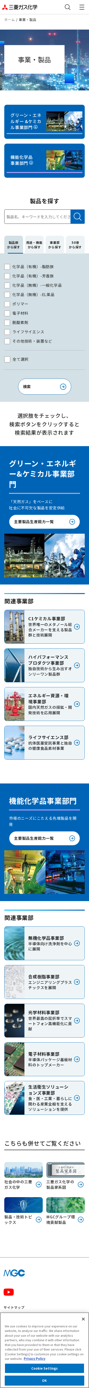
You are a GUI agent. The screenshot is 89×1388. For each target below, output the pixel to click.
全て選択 (20, 359)
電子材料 (20, 313)
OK (44, 1380)
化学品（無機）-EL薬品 (33, 294)
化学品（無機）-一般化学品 (37, 285)
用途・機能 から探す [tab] (34, 244)
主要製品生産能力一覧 (34, 521)
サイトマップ (14, 1307)
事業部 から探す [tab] (54, 244)
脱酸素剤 (20, 322)
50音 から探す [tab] (75, 244)
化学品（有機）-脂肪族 (33, 266)
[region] (44, 1350)
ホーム (9, 19)
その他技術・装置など (32, 341)
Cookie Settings (44, 1368)
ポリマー (20, 303)
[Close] (83, 1319)
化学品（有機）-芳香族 (33, 275)
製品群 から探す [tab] (13, 244)
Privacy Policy (34, 1358)
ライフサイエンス (28, 331)
